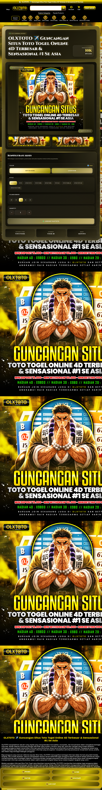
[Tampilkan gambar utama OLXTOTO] (29, 141)
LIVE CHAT (52, 783)
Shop (8, 9)
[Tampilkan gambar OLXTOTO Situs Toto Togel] (73, 141)
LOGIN (77, 771)
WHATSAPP (77, 777)
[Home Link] (19, 8)
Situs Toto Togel (27, 763)
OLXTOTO (4, 745)
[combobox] (45, 8)
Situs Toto (39, 755)
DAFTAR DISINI (30, 170)
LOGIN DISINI (72, 170)
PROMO (27, 772)
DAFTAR (27, 777)
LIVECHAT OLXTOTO (52, 221)
